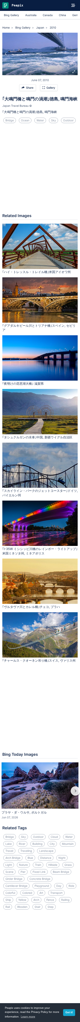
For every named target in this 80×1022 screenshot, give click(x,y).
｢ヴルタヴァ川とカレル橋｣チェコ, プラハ (31, 607)
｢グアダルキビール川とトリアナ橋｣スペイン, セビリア (39, 328)
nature (23, 864)
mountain (68, 843)
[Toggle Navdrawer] (73, 5)
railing (65, 899)
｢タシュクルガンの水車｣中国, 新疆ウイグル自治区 (37, 437)
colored (27, 892)
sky (53, 120)
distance (45, 857)
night (61, 857)
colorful (10, 892)
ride (71, 885)
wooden (22, 906)
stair (37, 906)
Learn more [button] (28, 1016)
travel (9, 850)
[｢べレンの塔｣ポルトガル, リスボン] (74, 54)
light (8, 864)
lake (8, 843)
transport (56, 892)
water (40, 120)
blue (30, 857)
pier (23, 871)
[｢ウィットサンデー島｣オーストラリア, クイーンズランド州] (6, 54)
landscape (46, 850)
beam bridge (61, 871)
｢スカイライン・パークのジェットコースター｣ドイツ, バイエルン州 (40, 493)
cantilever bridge (16, 885)
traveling (26, 850)
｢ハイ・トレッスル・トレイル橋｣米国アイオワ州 (36, 272)
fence (50, 899)
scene (9, 871)
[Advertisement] (40, 170)
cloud (54, 836)
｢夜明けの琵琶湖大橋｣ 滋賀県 (23, 383)
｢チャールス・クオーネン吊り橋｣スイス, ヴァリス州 (39, 660)
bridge (9, 120)
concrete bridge (40, 878)
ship (8, 899)
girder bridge (13, 878)
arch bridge (12, 857)
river (22, 843)
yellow (22, 899)
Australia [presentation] (31, 15)
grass (68, 864)
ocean (25, 120)
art (41, 892)
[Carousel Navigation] (40, 794)
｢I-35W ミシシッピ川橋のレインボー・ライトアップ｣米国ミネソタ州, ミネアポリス (39, 551)
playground (42, 885)
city (52, 843)
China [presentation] (62, 15)
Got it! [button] (69, 1012)
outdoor (68, 120)
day (58, 885)
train (38, 864)
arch (36, 899)
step (51, 906)
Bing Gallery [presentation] (11, 15)
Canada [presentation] (48, 15)
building (37, 843)
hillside (52, 864)
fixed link (39, 871)
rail (7, 906)
